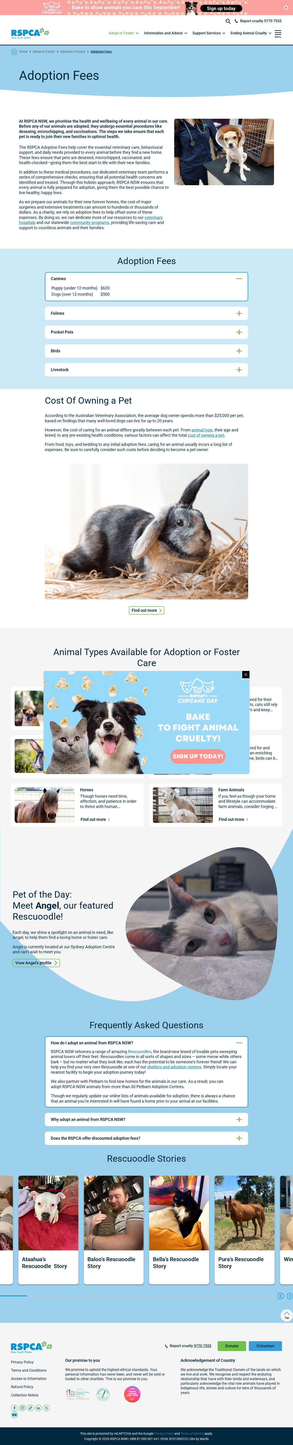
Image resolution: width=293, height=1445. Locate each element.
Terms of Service (192, 1433)
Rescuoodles (139, 1051)
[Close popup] (246, 674)
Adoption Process (72, 51)
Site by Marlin (199, 1439)
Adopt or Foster (44, 51)
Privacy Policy (164, 1433)
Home (23, 51)
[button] (124, 33)
